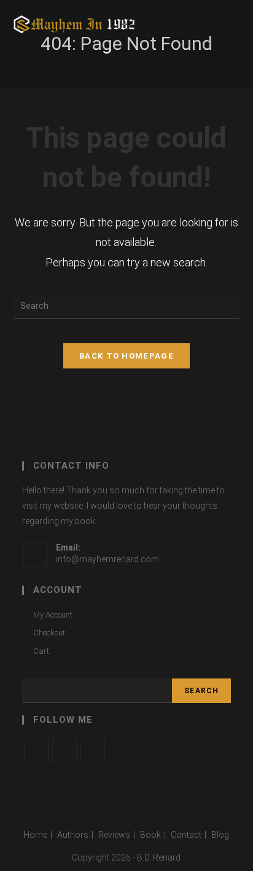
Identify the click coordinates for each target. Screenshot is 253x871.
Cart (41, 651)
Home (35, 835)
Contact (186, 835)
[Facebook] (64, 751)
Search (201, 690)
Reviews (114, 835)
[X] (36, 751)
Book (150, 835)
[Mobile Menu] (237, 24)
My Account (52, 614)
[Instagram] (92, 751)
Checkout (49, 632)
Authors (72, 835)
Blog (220, 835)
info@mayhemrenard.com (107, 559)
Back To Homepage (126, 355)
